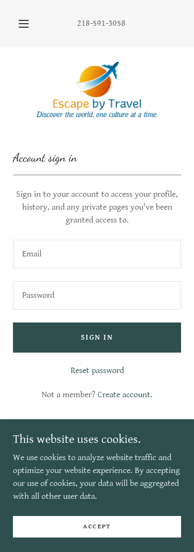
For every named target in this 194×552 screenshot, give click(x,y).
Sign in (97, 337)
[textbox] (97, 254)
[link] (97, 89)
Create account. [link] (125, 395)
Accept (97, 526)
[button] (23, 23)
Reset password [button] (97, 370)
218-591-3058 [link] (101, 23)
